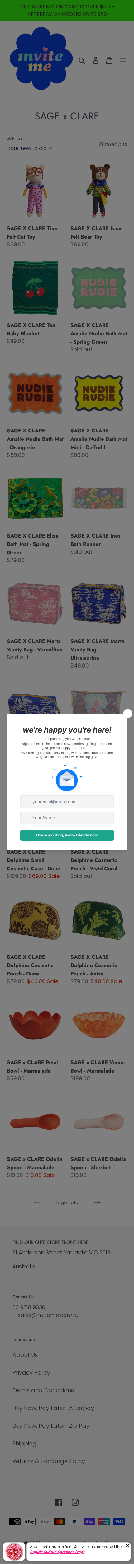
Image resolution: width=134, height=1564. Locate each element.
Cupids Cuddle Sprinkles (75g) (57, 1552)
